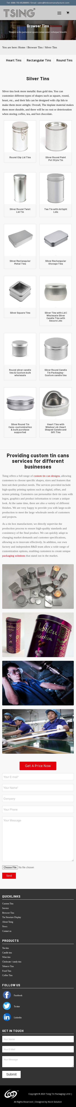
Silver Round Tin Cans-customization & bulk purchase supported (20, 428)
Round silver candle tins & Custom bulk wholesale (20, 372)
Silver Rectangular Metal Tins (20, 262)
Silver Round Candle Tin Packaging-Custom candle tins (55, 372)
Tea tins (5, 948)
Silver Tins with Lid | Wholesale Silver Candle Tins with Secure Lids (56, 316)
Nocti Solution (55, 1101)
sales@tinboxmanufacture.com (53, 2)
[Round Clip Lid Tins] (20, 136)
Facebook (17, 995)
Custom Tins (7, 903)
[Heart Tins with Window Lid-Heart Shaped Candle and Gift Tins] (56, 403)
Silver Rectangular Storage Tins (55, 262)
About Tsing (7, 922)
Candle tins (7, 952)
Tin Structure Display (11, 917)
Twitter (16, 1006)
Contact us (6, 931)
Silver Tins (51, 47)
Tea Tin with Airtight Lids (55, 210)
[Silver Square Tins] (20, 292)
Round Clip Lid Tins (20, 157)
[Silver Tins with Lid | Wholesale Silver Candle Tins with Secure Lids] (56, 292)
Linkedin (17, 1017)
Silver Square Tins (20, 312)
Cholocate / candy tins (11, 961)
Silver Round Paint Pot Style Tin (55, 158)
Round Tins (64, 60)
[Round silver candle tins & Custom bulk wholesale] (20, 349)
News (4, 926)
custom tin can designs (47, 475)
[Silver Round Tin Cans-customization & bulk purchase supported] (20, 403)
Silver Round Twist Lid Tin (20, 210)
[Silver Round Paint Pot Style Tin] (56, 136)
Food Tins (6, 971)
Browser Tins (35, 47)
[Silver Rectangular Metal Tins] (20, 240)
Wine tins (6, 957)
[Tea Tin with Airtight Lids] (56, 188)
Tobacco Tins (8, 966)
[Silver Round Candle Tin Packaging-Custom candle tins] (56, 349)
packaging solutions (13, 555)
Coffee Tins (7, 975)
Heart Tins (13, 60)
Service (5, 908)
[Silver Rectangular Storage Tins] (56, 240)
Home (21, 47)
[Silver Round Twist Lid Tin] (20, 188)
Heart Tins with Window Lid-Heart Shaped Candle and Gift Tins (55, 428)
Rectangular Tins (39, 60)
